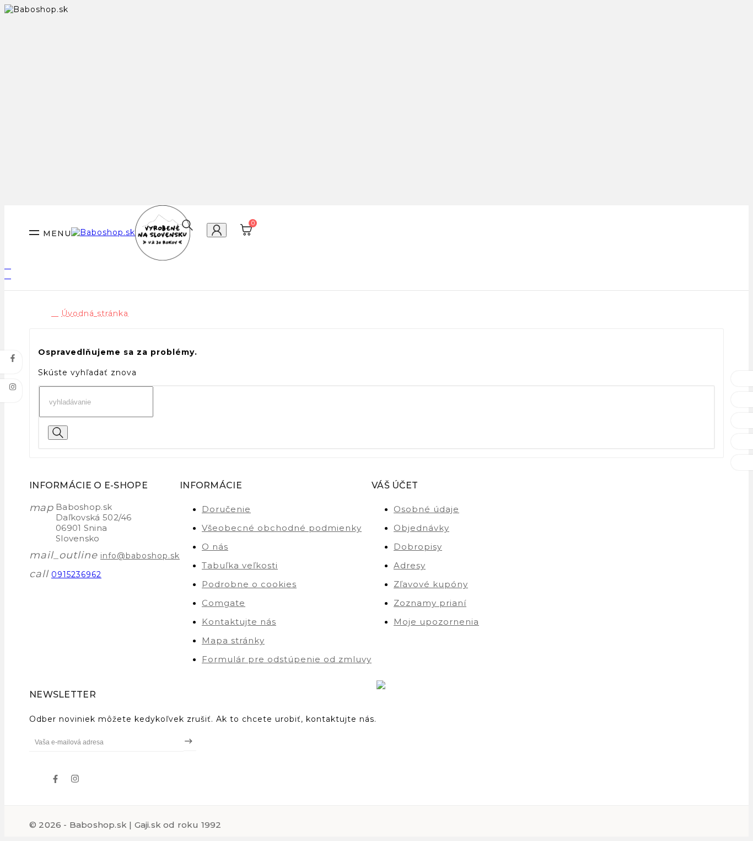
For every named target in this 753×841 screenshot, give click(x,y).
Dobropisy (418, 546)
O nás (215, 546)
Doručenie (226, 509)
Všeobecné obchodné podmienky (282, 528)
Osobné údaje (426, 509)
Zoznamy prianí (430, 603)
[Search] (58, 432)
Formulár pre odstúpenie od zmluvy (287, 659)
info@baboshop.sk (140, 556)
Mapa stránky (233, 640)
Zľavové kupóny (431, 584)
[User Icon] (217, 230)
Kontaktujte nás (239, 621)
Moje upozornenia (436, 621)
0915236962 (76, 574)
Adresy (410, 565)
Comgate (223, 603)
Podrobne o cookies (249, 584)
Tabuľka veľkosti (240, 565)
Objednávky (421, 528)
